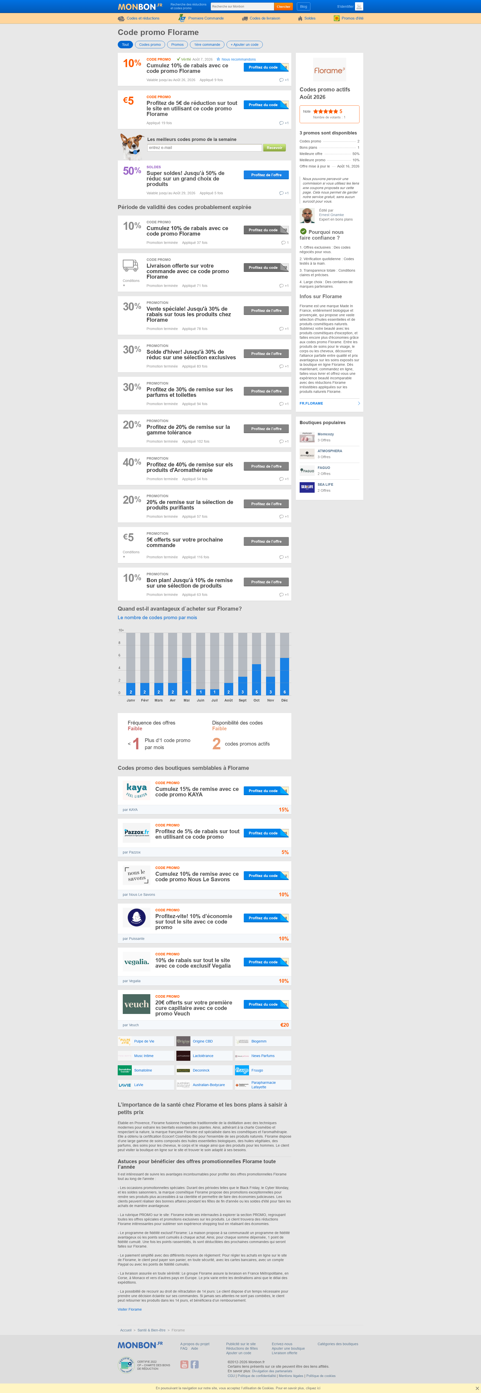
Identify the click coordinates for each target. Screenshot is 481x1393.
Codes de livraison (265, 18)
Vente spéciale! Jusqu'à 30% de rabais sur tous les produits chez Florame (189, 314)
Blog (303, 7)
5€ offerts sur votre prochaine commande (185, 542)
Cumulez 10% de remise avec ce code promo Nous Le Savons (197, 877)
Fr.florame (311, 403)
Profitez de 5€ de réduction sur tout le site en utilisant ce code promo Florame (192, 108)
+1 (287, 80)
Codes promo (150, 45)
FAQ (184, 1348)
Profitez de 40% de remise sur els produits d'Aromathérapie (190, 467)
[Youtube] (185, 1364)
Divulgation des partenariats (272, 1371)
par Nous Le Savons (139, 895)
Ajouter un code (238, 1353)
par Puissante (134, 939)
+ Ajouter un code (245, 45)
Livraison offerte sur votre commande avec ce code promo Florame (188, 271)
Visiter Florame (130, 1309)
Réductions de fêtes (242, 1348)
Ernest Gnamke (331, 215)
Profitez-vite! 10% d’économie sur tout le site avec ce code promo (193, 921)
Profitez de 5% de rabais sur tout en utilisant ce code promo (197, 834)
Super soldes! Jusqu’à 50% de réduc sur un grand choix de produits (185, 178)
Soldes (310, 18)
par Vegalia (132, 981)
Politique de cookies (321, 1376)
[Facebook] (195, 1364)
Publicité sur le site (241, 1344)
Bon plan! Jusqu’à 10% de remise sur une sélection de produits (190, 583)
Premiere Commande (206, 18)
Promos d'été (353, 18)
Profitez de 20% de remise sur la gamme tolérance (188, 430)
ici (318, 1388)
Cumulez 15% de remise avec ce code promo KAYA (197, 792)
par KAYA (130, 810)
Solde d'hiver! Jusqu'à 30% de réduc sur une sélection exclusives (191, 355)
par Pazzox (132, 852)
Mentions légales (291, 1376)
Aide (194, 1348)
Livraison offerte (284, 1353)
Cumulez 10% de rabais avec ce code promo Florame (187, 68)
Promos (177, 45)
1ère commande (207, 45)
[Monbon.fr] (140, 6)
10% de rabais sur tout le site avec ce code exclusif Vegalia (193, 963)
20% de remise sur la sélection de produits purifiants (190, 505)
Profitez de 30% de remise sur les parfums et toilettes (190, 392)
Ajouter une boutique (288, 1348)
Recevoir (274, 147)
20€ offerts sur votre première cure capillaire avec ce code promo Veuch (193, 1008)
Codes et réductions (143, 18)
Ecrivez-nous (282, 1344)
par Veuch (131, 1025)
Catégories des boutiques (338, 1344)
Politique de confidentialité (257, 1376)
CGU (231, 1376)
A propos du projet (194, 1344)
